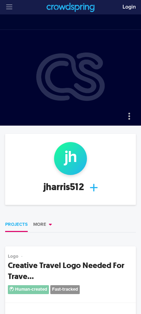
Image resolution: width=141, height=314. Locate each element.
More (39, 224)
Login (129, 6)
